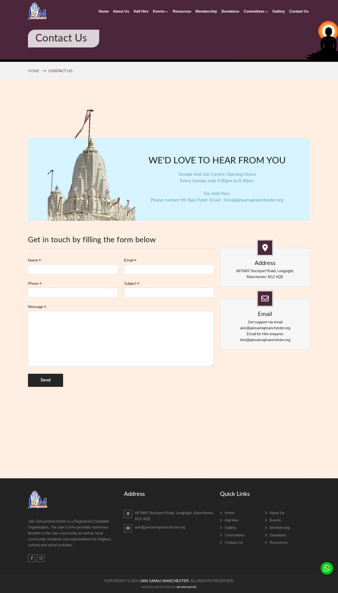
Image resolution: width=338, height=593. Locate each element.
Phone (34, 283)
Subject (131, 283)
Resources (182, 11)
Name (34, 260)
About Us (121, 11)
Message (37, 307)
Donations (230, 11)
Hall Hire (141, 11)
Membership (206, 11)
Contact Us (299, 11)
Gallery (278, 11)
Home (103, 11)
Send (45, 380)
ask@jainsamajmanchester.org (160, 527)
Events (159, 11)
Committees (254, 11)
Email (130, 260)
